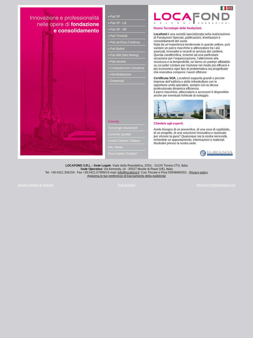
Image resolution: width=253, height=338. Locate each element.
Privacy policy (198, 172)
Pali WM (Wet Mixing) (124, 55)
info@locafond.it (128, 172)
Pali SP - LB (118, 23)
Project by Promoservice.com (215, 185)
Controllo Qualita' (119, 134)
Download (117, 81)
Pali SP (115, 16)
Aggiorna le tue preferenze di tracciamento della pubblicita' (126, 176)
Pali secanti (118, 61)
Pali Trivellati (118, 36)
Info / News (115, 147)
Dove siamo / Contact (122, 153)
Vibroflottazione (120, 74)
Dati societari (126, 185)
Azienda (113, 121)
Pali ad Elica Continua (125, 42)
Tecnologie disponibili (122, 128)
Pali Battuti (117, 48)
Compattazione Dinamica (127, 68)
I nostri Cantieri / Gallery (124, 141)
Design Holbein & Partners (36, 185)
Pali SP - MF (118, 29)
